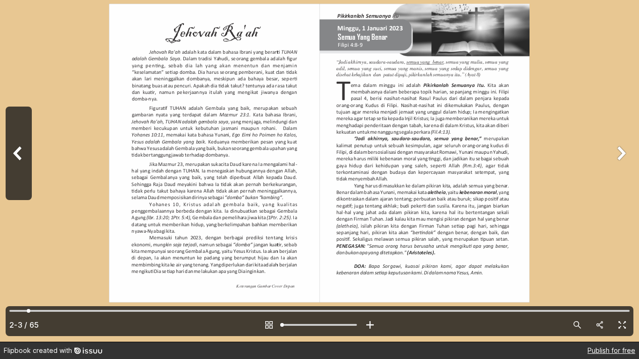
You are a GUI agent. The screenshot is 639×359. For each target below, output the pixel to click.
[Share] (599, 325)
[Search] (577, 325)
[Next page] (620, 171)
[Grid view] (269, 325)
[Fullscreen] (622, 325)
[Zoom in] (370, 325)
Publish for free (611, 350)
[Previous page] (18, 171)
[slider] (319, 325)
